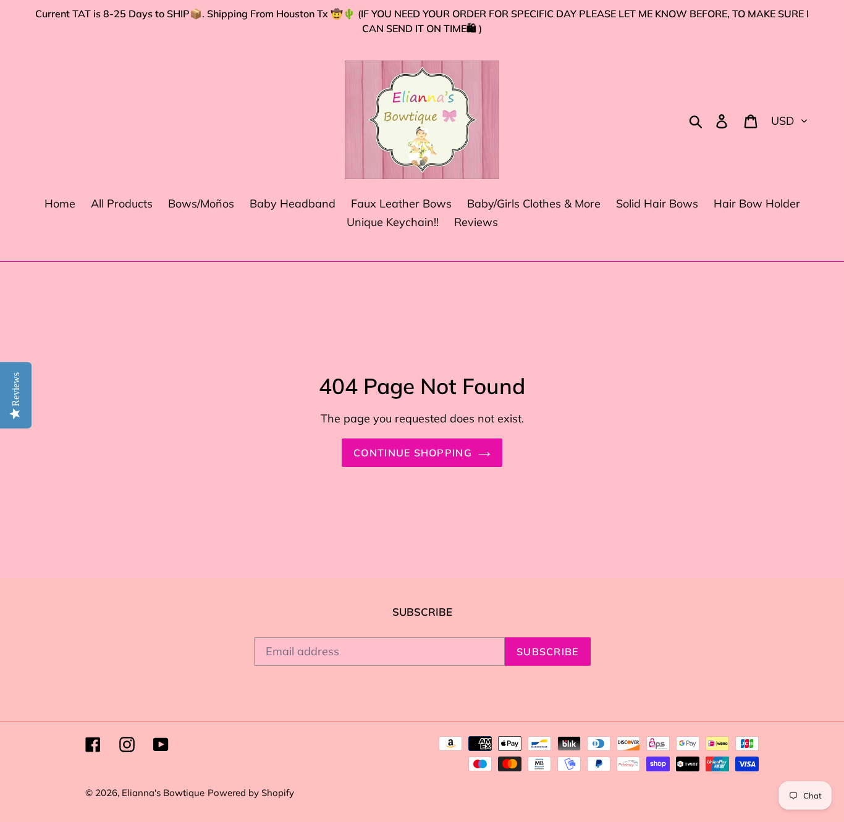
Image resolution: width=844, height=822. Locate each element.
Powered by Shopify (251, 793)
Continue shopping (412, 453)
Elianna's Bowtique (163, 793)
